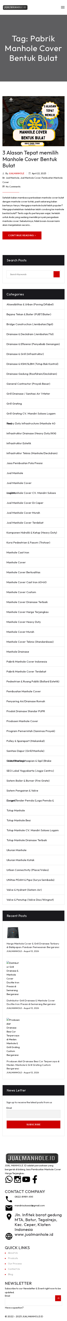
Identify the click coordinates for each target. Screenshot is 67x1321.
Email (9, 1107)
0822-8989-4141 (24, 1196)
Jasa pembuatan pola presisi (25, 463)
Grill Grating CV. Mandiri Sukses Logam (31, 413)
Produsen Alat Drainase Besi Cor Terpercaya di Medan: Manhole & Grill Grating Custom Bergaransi (33, 1065)
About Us (13, 1252)
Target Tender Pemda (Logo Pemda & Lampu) (30, 800)
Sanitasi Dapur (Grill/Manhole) (25, 750)
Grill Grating (14, 403)
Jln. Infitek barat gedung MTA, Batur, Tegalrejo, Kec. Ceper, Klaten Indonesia (38, 1222)
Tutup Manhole (16, 810)
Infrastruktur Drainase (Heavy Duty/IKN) (31, 433)
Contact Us (14, 1268)
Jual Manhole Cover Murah (23, 512)
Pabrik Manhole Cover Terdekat (26, 671)
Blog (10, 1274)
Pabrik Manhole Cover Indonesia (27, 661)
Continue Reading (21, 235)
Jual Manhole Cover (30, 177)
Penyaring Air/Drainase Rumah (26, 701)
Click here (29, 1307)
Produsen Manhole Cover (22, 721)
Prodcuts (13, 1258)
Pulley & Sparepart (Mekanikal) (26, 741)
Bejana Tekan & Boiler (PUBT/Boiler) (29, 314)
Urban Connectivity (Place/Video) (28, 870)
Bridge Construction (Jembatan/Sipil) (30, 324)
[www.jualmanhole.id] (9, 1236)
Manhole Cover (16, 562)
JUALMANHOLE (16, 173)
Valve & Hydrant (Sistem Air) (24, 889)
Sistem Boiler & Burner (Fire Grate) (28, 780)
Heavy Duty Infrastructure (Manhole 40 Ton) (31, 423)
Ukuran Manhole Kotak (20, 860)
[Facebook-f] (35, 1179)
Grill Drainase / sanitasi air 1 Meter (28, 393)
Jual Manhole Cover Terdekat (25, 522)
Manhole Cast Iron (18, 552)
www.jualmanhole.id (34, 1234)
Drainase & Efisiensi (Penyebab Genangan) (33, 344)
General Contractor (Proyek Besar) (28, 383)
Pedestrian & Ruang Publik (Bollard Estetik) (33, 681)
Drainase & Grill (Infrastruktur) (25, 354)
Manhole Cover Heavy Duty (24, 621)
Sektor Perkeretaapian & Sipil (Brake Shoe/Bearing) (29, 760)
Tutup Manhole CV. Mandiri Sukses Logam (33, 830)
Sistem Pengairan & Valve (22, 790)
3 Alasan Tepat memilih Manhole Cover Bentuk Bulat (30, 159)
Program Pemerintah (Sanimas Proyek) (31, 731)
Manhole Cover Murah (20, 631)
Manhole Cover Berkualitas (23, 572)
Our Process (15, 1263)
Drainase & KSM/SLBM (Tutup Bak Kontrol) (32, 364)
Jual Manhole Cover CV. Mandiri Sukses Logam (31, 493)
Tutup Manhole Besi (19, 820)
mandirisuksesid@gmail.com (30, 1205)
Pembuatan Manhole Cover (24, 691)
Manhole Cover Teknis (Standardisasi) (30, 641)
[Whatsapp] (9, 1179)
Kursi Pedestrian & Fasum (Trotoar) (28, 542)
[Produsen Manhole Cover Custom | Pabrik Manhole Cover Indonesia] (15, 7)
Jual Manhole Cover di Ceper (25, 502)
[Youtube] (26, 1179)
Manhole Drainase (18, 651)
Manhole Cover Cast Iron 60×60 (27, 582)
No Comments (13, 186)
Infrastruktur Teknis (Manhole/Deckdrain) (32, 453)
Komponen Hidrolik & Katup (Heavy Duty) (32, 532)
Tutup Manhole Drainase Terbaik (27, 840)
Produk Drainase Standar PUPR (26, 711)
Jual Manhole (12, 177)
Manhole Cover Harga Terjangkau (28, 612)
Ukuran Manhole (17, 850)
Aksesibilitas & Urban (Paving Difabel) (30, 304)
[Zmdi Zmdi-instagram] (17, 1179)
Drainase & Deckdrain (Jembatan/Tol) (30, 334)
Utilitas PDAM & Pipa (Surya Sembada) (30, 879)
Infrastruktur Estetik (19, 443)
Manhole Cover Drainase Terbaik (27, 602)
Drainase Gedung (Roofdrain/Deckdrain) (32, 373)
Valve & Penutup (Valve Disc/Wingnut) (30, 899)
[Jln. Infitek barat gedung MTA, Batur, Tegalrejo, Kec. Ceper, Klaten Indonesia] (9, 1217)
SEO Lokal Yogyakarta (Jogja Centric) (30, 770)
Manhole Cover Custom (21, 592)
